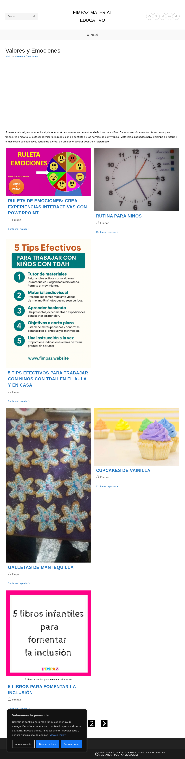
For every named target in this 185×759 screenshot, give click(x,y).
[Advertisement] (92, 87)
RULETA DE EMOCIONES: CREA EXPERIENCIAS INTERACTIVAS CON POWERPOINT (47, 206)
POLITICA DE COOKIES (126, 755)
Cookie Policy (58, 734)
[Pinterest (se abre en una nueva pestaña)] (156, 16)
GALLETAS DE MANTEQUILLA (41, 567)
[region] (47, 730)
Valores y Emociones (26, 56)
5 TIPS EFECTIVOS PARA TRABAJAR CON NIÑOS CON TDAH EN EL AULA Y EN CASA (48, 378)
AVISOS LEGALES (155, 752)
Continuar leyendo (19, 229)
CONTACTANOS (103, 755)
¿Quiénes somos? (104, 752)
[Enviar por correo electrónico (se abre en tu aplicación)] (169, 16)
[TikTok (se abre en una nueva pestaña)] (176, 16)
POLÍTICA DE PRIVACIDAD (130, 752)
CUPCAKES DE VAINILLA (123, 470)
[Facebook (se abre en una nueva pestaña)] (149, 16)
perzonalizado (23, 744)
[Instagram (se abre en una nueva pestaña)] (162, 16)
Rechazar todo (47, 744)
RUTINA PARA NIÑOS (119, 215)
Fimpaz (16, 219)
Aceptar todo (71, 744)
